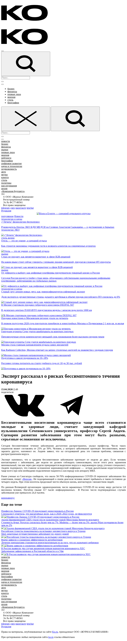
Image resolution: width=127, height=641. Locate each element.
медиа (4, 174)
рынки (4, 149)
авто (3, 171)
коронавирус (8, 498)
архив (4, 188)
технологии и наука (11, 219)
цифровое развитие (11, 163)
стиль (10, 100)
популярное (7, 216)
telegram (5, 208)
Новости (18, 216)
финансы (12, 91)
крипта (5, 177)
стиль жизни (8, 238)
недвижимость (9, 169)
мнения (11, 97)
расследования (9, 185)
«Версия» (27, 479)
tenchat (30, 208)
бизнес (11, 88)
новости (5, 141)
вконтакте (20, 208)
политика (6, 183)
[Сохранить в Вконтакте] (24, 416)
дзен (12, 208)
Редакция (6, 210)
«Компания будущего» (13, 191)
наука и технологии (11, 166)
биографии (13, 102)
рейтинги (6, 158)
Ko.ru (55, 631)
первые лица (14, 94)
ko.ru (50, 637)
